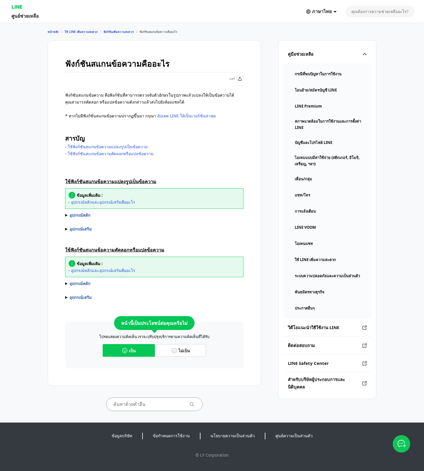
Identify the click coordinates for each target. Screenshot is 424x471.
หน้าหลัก (53, 32)
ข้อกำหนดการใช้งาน (171, 435)
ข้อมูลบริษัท (122, 435)
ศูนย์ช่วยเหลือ (25, 16)
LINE (17, 7)
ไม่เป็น (184, 350)
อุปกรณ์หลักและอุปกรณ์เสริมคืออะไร (103, 202)
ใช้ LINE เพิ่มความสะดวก (81, 32)
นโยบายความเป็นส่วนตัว (233, 435)
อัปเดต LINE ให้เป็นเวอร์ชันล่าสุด (186, 116)
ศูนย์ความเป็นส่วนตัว (294, 435)
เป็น (132, 350)
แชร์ (232, 79)
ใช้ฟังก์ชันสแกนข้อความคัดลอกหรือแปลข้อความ (110, 153)
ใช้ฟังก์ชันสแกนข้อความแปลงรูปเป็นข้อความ (108, 146)
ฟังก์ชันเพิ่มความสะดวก (119, 32)
